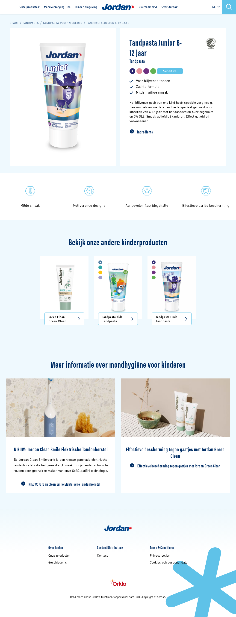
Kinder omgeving (86, 7)
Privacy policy (160, 555)
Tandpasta (30, 23)
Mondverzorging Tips (57, 7)
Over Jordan (169, 7)
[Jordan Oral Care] (118, 7)
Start (14, 23)
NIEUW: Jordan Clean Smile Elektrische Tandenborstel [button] (64, 484)
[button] (229, 7)
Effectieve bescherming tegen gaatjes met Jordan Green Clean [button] (178, 465)
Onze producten (29, 7)
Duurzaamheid (148, 7)
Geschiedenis (57, 562)
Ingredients (145, 132)
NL (214, 7)
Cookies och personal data (169, 562)
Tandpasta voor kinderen (63, 23)
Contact (102, 555)
